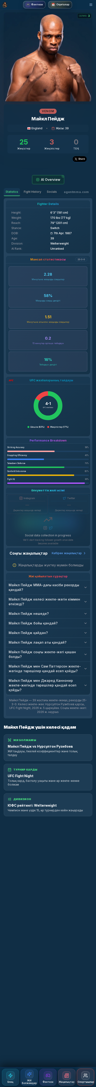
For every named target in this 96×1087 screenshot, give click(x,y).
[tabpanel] (48, 458)
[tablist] (31, 192)
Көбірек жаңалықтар (67, 553)
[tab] (12, 192)
